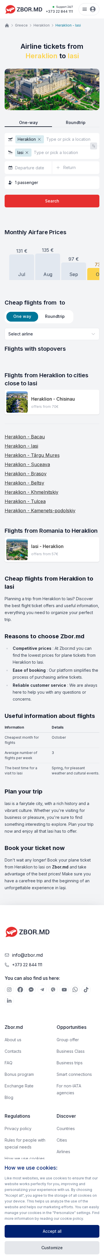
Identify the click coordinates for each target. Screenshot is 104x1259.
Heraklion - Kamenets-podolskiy (40, 510)
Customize (52, 1247)
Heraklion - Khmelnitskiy (31, 492)
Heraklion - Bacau (25, 437)
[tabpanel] (52, 340)
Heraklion (42, 25)
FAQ (8, 1062)
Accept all (52, 1231)
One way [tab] (22, 316)
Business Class (71, 1051)
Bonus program (19, 1074)
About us (13, 1039)
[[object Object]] (9, 989)
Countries (66, 1128)
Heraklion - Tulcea (25, 501)
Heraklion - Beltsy (24, 483)
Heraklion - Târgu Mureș (32, 455)
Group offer (68, 1039)
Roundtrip (76, 122)
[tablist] (39, 316)
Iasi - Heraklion (47, 546)
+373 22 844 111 (59, 9)
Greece (21, 25)
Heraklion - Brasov (26, 473)
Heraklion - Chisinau (53, 399)
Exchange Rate (19, 1085)
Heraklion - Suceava (27, 464)
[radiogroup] (52, 122)
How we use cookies (25, 1158)
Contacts (13, 1051)
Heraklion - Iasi (21, 446)
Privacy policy (18, 1128)
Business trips (70, 1062)
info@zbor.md (27, 955)
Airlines (63, 1151)
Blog (9, 1097)
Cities (62, 1140)
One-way (28, 122)
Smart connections (74, 1074)
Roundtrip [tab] (55, 316)
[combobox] (52, 334)
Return (69, 167)
